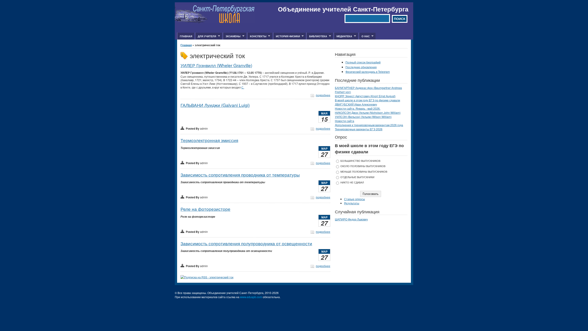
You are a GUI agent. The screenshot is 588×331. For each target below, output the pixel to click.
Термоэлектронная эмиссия (209, 140)
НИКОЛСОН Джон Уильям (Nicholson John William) (368, 112)
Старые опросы (354, 199)
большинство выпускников (360, 161)
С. (242, 87)
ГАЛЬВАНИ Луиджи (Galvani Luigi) (215, 105)
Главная (186, 36)
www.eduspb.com (251, 297)
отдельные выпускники (357, 177)
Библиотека (316, 36)
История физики (286, 36)
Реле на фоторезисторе (205, 209)
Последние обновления (361, 67)
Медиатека (343, 36)
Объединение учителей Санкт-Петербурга (343, 9)
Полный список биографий (363, 62)
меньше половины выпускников (363, 171)
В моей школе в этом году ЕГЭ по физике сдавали (367, 100)
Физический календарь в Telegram (367, 72)
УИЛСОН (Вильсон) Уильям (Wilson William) (363, 117)
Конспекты (256, 36)
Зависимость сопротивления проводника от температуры (240, 174)
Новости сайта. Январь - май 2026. (357, 108)
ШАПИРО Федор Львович (351, 219)
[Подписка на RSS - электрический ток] (207, 277)
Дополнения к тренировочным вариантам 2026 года (369, 125)
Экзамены (231, 36)
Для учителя (205, 36)
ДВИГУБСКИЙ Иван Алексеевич (356, 104)
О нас (364, 36)
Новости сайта (344, 121)
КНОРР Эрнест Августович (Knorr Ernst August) (365, 96)
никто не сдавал (352, 182)
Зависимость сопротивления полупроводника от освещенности (246, 243)
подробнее (323, 95)
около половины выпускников (362, 166)
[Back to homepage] (215, 22)
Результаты (351, 203)
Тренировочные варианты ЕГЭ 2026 (358, 129)
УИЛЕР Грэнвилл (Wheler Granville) (216, 65)
